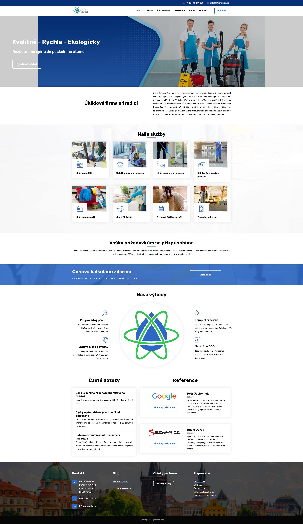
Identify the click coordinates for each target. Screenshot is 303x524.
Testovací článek (120, 481)
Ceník (192, 10)
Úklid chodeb (199, 481)
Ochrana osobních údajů (205, 495)
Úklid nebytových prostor (205, 492)
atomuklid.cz (159, 520)
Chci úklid (205, 274)
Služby (149, 10)
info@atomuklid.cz (219, 3)
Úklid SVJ (198, 485)
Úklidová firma (200, 488)
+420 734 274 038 (194, 3)
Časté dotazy (163, 10)
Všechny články (123, 488)
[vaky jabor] (80, 10)
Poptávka (221, 10)
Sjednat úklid (26, 64)
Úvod (139, 10)
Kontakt (203, 10)
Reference (180, 10)
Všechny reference (164, 407)
